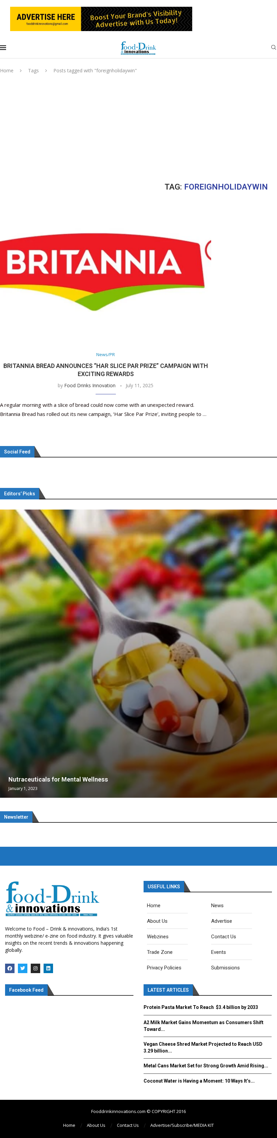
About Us (96, 1125)
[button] (6, 653)
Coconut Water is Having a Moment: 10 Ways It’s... (199, 1081)
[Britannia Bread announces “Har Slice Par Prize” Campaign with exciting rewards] (105, 272)
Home (7, 70)
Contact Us (128, 1125)
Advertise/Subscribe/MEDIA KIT (182, 1125)
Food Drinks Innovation (90, 385)
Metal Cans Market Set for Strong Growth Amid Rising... (206, 1065)
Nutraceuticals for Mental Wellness (58, 779)
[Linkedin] (48, 968)
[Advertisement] (138, 128)
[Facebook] (10, 968)
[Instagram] (35, 968)
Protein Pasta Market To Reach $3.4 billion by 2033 (201, 1007)
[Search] (273, 48)
